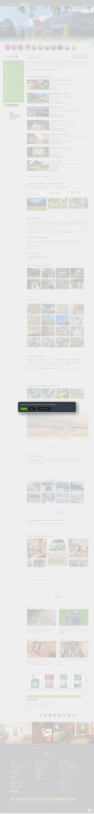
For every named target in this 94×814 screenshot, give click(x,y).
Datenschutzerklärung (44, 408)
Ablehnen (32, 408)
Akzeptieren (24, 408)
